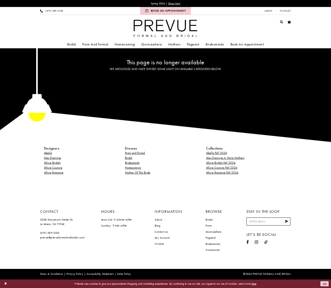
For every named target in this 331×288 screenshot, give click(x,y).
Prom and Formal (135, 153)
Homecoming (133, 168)
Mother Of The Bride (137, 172)
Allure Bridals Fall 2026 (221, 163)
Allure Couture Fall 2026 (221, 168)
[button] (268, 11)
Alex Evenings (52, 158)
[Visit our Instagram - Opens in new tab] (256, 242)
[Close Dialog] (5, 283)
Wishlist (159, 244)
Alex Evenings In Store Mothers (225, 158)
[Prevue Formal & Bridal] (165, 28)
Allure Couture (53, 168)
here (254, 283)
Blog (157, 225)
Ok (325, 283)
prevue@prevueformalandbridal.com (62, 237)
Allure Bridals (52, 163)
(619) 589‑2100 (49, 233)
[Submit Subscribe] (286, 221)
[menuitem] (51, 11)
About (158, 219)
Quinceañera (213, 231)
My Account (162, 237)
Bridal (128, 158)
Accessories (213, 250)
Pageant (210, 237)
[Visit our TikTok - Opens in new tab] (266, 242)
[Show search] (281, 22)
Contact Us (161, 231)
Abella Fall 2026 (216, 153)
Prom (209, 225)
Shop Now (174, 3)
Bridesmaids (132, 163)
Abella (48, 153)
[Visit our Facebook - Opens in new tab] (247, 242)
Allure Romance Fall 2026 (222, 172)
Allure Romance (53, 172)
